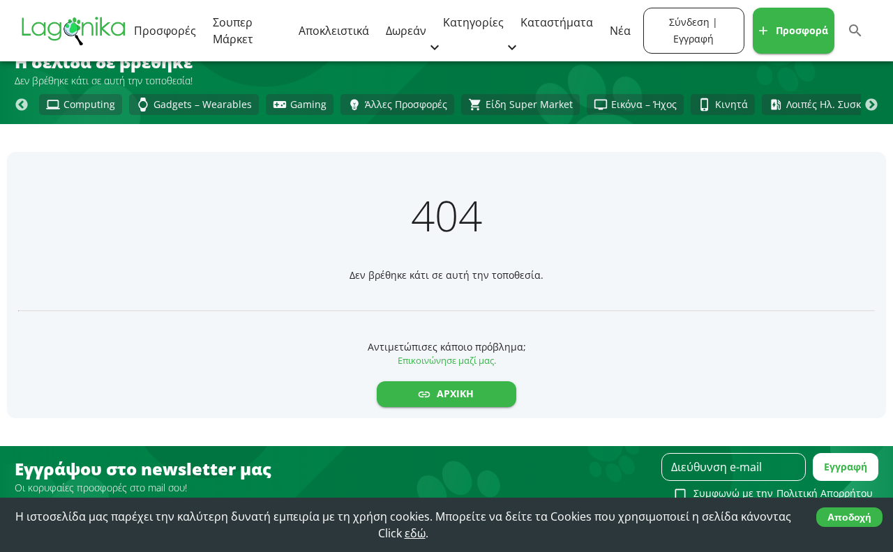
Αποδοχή (849, 517)
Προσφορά (802, 30)
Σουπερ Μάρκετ (233, 31)
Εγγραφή (845, 466)
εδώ (415, 533)
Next (871, 105)
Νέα (620, 30)
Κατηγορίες (473, 22)
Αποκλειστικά (334, 30)
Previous (22, 105)
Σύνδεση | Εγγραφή (693, 30)
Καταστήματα (556, 22)
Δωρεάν (406, 30)
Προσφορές (165, 30)
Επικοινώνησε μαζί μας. (447, 360)
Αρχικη (455, 393)
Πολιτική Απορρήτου (824, 493)
